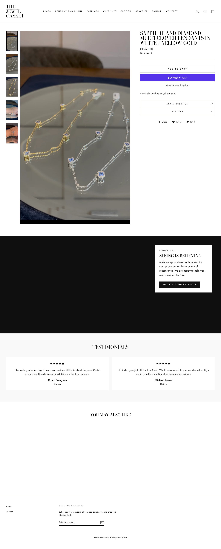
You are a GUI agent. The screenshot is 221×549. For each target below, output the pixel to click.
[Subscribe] (102, 522)
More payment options (177, 85)
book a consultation (180, 284)
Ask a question (178, 104)
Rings (47, 11)
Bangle (157, 11)
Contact (172, 11)
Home (9, 506)
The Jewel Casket (15, 11)
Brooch (126, 11)
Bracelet (141, 11)
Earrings (93, 11)
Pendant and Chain (68, 11)
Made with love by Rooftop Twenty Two (110, 537)
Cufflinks (109, 11)
